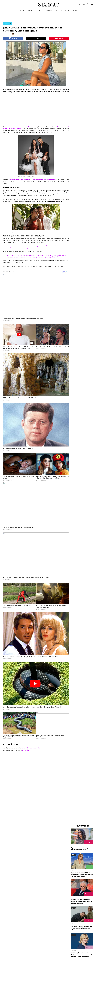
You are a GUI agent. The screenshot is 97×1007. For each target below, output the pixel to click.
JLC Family (25, 750)
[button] (79, 5)
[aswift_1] (48, 16)
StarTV (67, 10)
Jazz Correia (29, 127)
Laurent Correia (35, 748)
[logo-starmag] (48, 4)
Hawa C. (17, 34)
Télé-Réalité (39, 10)
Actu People (88, 842)
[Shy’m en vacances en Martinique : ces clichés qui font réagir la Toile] (82, 836)
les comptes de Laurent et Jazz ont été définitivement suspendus (33, 179)
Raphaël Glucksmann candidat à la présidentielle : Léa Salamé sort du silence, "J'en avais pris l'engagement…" (82, 874)
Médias (58, 10)
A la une (22, 10)
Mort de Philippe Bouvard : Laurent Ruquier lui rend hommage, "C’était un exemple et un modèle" (81, 901)
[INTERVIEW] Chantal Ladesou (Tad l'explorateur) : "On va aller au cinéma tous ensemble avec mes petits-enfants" (82, 954)
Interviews (89, 947)
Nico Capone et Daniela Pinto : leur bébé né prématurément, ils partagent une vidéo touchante (81, 928)
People (30, 10)
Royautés (49, 10)
